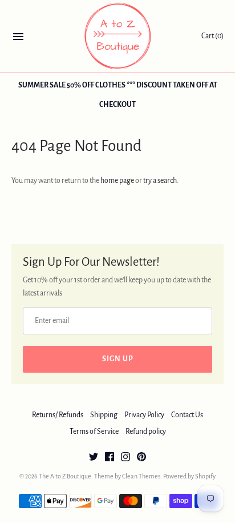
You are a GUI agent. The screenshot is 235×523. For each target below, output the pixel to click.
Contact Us (187, 415)
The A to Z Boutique (65, 476)
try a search (160, 181)
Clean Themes (141, 476)
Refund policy (145, 432)
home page (117, 181)
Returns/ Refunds (57, 415)
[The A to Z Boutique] (117, 36)
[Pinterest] (141, 457)
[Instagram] (125, 457)
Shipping (104, 415)
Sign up (117, 359)
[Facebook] (109, 457)
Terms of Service (94, 432)
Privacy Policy (144, 415)
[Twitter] (93, 457)
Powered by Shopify (189, 476)
